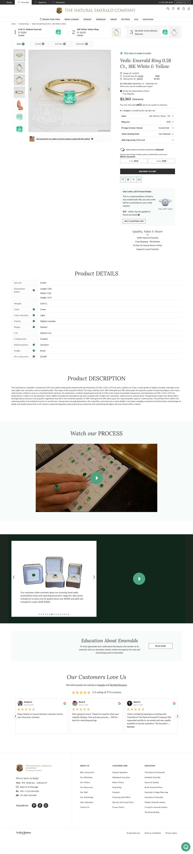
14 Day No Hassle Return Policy (136, 91)
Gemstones (60, 2)
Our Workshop (86, 777)
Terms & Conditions (153, 833)
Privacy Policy (118, 807)
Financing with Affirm (121, 797)
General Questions (120, 772)
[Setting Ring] (116, 32)
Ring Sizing (116, 787)
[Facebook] (40, 805)
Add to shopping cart (134, 221)
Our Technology (86, 797)
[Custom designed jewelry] (169, 32)
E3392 (23, 32)
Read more (163, 646)
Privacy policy (171, 833)
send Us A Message (29, 787)
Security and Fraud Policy (123, 802)
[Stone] (58, 32)
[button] (109, 89)
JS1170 (83, 32)
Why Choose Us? (87, 772)
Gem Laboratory (86, 802)
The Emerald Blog (152, 812)
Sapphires (42, 2)
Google (101, 684)
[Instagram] (46, 805)
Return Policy (118, 782)
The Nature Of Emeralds (155, 772)
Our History (85, 782)
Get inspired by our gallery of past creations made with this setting (63, 139)
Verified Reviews (118, 684)
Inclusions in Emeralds (154, 797)
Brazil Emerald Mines (153, 787)
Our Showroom (86, 787)
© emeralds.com (133, 833)
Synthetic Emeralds (152, 777)
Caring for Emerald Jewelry (156, 807)
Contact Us (84, 807)
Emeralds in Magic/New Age (156, 792)
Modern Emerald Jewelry (155, 802)
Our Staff (84, 792)
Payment (116, 792)
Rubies (9, 2)
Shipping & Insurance (121, 777)
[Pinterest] (34, 805)
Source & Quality (152, 782)
